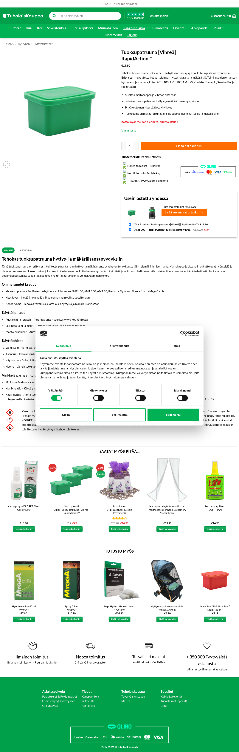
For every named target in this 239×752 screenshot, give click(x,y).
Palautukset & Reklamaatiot (59, 696)
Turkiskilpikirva (82, 28)
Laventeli (179, 28)
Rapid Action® (151, 157)
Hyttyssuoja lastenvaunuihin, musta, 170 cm (167, 608)
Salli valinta (119, 414)
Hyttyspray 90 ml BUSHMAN (215, 508)
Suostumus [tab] (63, 345)
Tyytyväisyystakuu (133, 696)
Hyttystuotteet (43, 43)
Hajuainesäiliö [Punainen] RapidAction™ (215, 608)
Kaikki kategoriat (171, 696)
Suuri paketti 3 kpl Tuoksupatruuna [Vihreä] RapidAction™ (71, 510)
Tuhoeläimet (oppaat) (174, 701)
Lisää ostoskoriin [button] (24, 529)
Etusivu (9, 43)
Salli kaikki (173, 414)
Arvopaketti (200, 28)
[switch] (98, 398)
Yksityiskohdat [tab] (119, 345)
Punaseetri (160, 28)
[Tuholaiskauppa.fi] (23, 16)
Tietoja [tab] (175, 345)
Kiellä (66, 414)
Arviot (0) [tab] (26, 250)
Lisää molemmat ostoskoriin (184, 212)
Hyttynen (24, 43)
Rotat (17, 28)
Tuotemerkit (113, 35)
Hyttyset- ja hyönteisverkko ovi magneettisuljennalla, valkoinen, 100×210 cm (167, 510)
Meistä (125, 701)
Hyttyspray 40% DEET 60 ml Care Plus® (23, 508)
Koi (39, 28)
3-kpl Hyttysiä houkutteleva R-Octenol (119, 608)
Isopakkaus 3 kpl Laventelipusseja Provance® (119, 510)
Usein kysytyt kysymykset (58, 701)
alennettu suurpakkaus (161, 121)
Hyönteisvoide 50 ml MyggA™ (24, 608)
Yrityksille (88, 701)
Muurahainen (108, 28)
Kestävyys (88, 705)
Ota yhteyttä (50, 705)
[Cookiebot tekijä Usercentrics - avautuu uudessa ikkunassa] (183, 333)
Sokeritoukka (56, 28)
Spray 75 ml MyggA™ (71, 608)
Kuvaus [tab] (8, 250)
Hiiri (29, 28)
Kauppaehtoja (90, 696)
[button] (223, 16)
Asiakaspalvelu (160, 16)
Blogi (164, 705)
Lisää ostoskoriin (189, 146)
